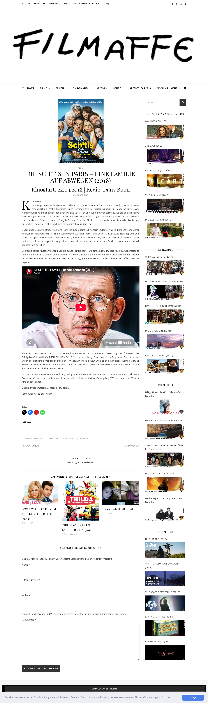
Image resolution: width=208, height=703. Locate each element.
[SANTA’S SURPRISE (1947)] (165, 628)
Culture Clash (52, 438)
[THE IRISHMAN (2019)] (165, 206)
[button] (175, 697)
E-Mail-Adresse (31, 579)
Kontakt (27, 3)
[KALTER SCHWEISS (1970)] (165, 366)
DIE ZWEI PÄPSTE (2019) (158, 219)
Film (80, 168)
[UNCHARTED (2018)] (165, 550)
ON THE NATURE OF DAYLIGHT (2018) (162, 565)
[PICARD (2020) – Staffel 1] (165, 181)
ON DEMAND (80, 88)
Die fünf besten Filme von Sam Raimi (164, 420)
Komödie (84, 438)
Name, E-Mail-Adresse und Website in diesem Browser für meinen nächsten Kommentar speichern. (74, 613)
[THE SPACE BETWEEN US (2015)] (165, 603)
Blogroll (97, 3)
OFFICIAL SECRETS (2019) (159, 256)
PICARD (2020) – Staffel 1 (158, 170)
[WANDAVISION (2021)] (165, 132)
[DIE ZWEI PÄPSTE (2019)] (165, 231)
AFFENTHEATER (139, 88)
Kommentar (29, 619)
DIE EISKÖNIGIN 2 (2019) (158, 330)
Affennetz (84, 3)
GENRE (117, 88)
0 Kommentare (132, 445)
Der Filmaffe (32, 445)
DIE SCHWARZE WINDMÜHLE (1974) (164, 281)
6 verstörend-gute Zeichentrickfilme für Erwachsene (164, 447)
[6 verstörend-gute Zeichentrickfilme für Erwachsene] (165, 460)
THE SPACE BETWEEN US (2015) (162, 592)
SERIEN (60, 88)
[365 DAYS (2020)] (165, 157)
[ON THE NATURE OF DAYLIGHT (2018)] (165, 578)
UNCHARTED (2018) (156, 539)
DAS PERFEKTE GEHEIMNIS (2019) (163, 305)
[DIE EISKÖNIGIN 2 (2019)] (165, 341)
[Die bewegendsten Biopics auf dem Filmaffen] (165, 513)
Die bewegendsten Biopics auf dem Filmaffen (163, 500)
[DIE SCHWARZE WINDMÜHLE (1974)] (165, 292)
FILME (43, 88)
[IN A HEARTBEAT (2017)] (165, 652)
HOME (31, 88)
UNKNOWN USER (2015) (117, 509)
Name (26, 564)
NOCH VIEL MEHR (167, 88)
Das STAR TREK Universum (159, 473)
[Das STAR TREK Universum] (165, 485)
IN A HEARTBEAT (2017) (158, 641)
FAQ (107, 3)
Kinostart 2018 (69, 438)
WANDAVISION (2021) (157, 121)
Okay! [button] (193, 697)
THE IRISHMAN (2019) (157, 195)
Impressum (39, 3)
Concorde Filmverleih (33, 438)
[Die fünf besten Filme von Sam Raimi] (165, 432)
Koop (67, 3)
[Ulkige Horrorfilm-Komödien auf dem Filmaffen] (165, 407)
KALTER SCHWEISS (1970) (159, 355)
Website (26, 595)
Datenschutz (54, 3)
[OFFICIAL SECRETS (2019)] (165, 267)
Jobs (74, 3)
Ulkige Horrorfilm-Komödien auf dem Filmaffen (164, 394)
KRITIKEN (102, 88)
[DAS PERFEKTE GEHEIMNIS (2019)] (165, 317)
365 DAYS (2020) (154, 145)
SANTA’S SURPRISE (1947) (159, 616)
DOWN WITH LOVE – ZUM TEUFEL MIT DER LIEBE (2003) (39, 514)
